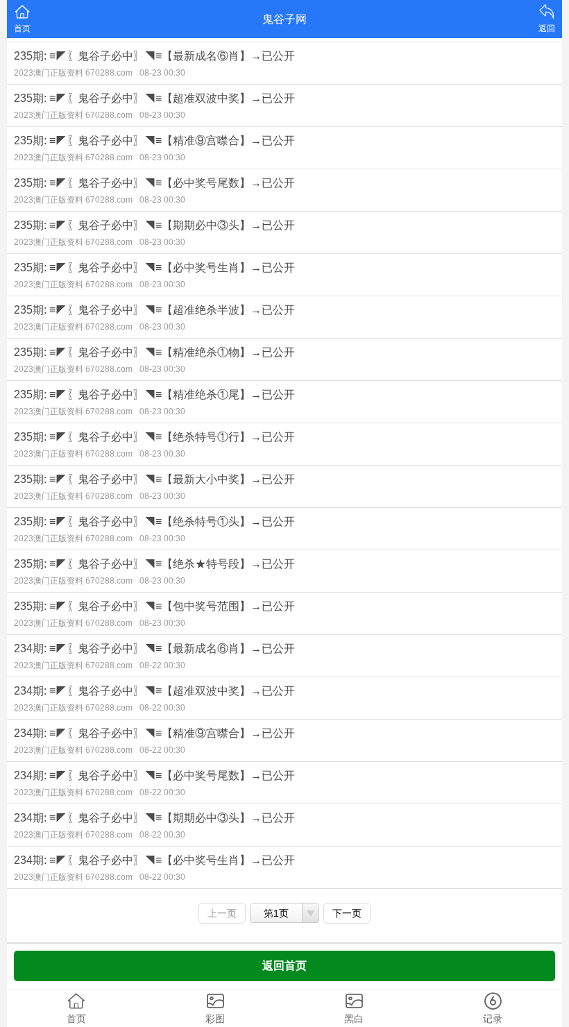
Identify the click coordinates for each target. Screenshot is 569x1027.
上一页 (222, 913)
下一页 (347, 913)
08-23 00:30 (162, 73)
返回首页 (284, 965)
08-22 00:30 (162, 665)
